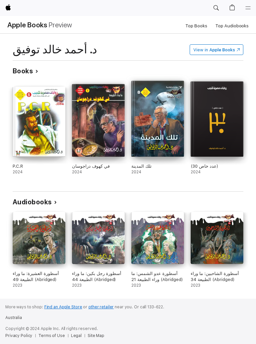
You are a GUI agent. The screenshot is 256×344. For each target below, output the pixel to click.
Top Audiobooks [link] (232, 25)
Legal (76, 335)
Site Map (96, 335)
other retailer (101, 307)
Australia (13, 317)
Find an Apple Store (63, 307)
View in (214, 49)
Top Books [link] (196, 25)
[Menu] (248, 8)
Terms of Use (51, 335)
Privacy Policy (18, 335)
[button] (216, 8)
